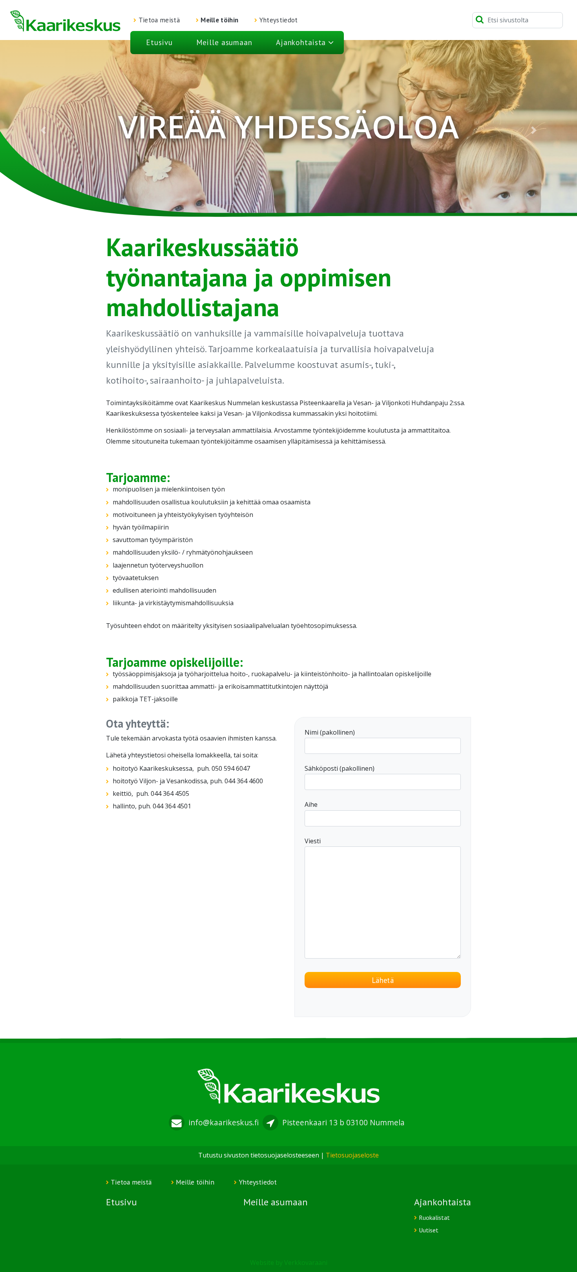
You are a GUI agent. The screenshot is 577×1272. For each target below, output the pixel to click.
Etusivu (159, 42)
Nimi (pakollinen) (330, 732)
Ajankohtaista (301, 42)
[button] (43, 130)
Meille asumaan (224, 42)
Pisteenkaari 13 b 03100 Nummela (343, 1122)
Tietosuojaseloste (352, 1155)
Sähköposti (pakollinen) (339, 768)
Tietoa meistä (159, 20)
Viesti (313, 841)
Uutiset (428, 1230)
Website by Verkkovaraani (288, 1262)
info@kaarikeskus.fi (223, 1122)
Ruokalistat (434, 1217)
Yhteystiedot (278, 20)
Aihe (311, 804)
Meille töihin (219, 20)
